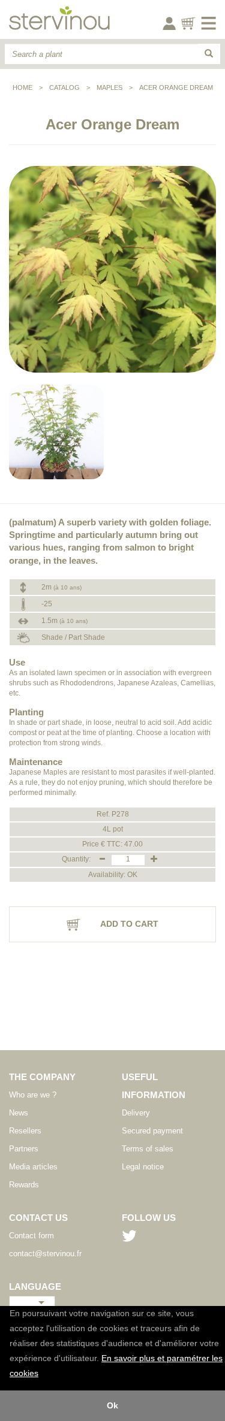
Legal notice (143, 1166)
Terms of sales (147, 1148)
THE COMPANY (42, 1077)
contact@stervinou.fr (45, 1253)
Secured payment (152, 1130)
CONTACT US (38, 1218)
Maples (109, 87)
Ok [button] (112, 1405)
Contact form (31, 1235)
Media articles (33, 1166)
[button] (42, 1374)
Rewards (24, 1184)
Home (22, 87)
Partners (23, 1148)
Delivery (136, 1112)
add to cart (128, 924)
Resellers (25, 1130)
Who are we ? (32, 1094)
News (18, 1112)
